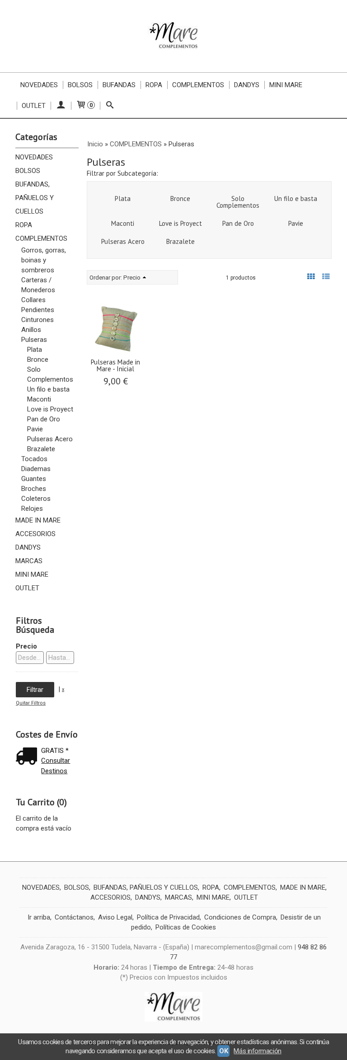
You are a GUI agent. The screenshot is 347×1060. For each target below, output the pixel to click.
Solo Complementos (50, 374)
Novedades (39, 85)
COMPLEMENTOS (41, 238)
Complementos (198, 85)
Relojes (32, 508)
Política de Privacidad (168, 917)
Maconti (39, 399)
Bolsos (80, 85)
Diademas (36, 469)
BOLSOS (27, 171)
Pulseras (34, 340)
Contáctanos (74, 917)
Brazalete (41, 449)
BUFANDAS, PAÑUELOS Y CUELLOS (34, 197)
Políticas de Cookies (185, 927)
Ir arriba (39, 917)
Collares (33, 300)
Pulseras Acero (50, 439)
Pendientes (37, 310)
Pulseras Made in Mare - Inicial (115, 365)
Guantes (33, 479)
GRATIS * (55, 751)
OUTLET (34, 106)
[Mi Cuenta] (61, 105)
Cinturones (37, 320)
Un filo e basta (48, 389)
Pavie (35, 429)
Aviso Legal (115, 917)
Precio (26, 646)
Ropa (153, 85)
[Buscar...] (110, 105)
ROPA (23, 225)
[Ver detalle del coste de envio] (28, 757)
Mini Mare (285, 85)
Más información (257, 1051)
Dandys (246, 85)
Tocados (34, 459)
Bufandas (119, 85)
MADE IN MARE (38, 520)
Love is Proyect (50, 409)
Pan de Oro (43, 419)
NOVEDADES (34, 157)
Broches (33, 489)
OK (223, 1051)
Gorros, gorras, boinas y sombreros (43, 260)
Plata (34, 350)
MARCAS (28, 561)
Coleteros (36, 499)
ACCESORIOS (35, 534)
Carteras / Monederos (38, 285)
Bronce (37, 359)
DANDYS (28, 547)
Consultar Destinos (55, 765)
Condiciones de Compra (240, 917)
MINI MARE (31, 574)
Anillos (31, 330)
